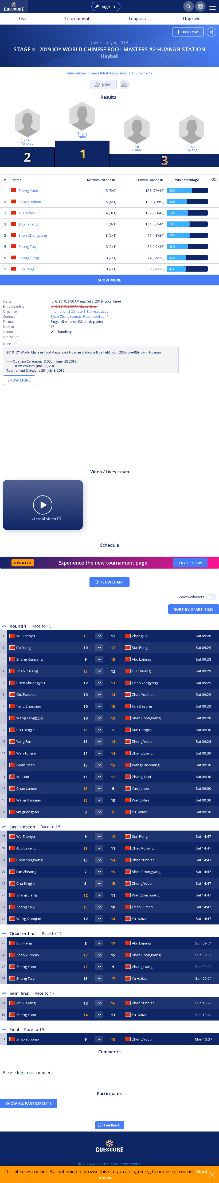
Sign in (108, 6)
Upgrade (192, 19)
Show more (109, 280)
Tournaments (78, 19)
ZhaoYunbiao (27, 142)
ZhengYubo (82, 135)
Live (23, 19)
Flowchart (112, 582)
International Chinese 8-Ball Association (97, 73)
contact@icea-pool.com (89, 316)
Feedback (112, 1125)
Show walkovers (192, 596)
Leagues (137, 19)
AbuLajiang (191, 148)
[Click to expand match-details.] (99, 636)
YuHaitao (137, 148)
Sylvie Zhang (60, 316)
